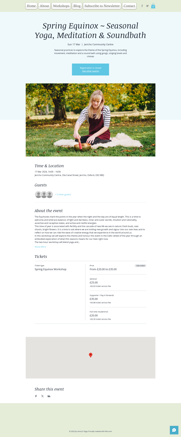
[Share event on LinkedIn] (49, 396)
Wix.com (108, 431)
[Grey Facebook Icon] (142, 6)
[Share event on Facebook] (36, 396)
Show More (40, 246)
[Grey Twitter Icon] (147, 6)
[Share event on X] (42, 396)
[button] (153, 5)
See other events (90, 71)
